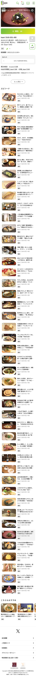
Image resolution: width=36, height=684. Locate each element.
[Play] (18, 342)
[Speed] (33, 3)
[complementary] (18, 342)
